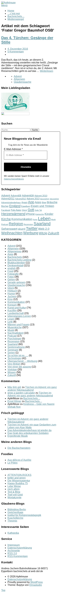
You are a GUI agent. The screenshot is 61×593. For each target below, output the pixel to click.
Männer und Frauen (18, 324)
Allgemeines (14, 251)
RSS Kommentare (18, 556)
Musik (53, 219)
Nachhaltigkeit (15, 333)
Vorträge (12, 369)
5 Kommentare (16, 51)
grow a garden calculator (21, 392)
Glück (24, 210)
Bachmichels (15, 257)
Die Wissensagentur (19, 480)
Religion (16, 224)
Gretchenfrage (15, 512)
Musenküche (15, 327)
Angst (24, 202)
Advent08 (16, 195)
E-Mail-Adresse (13, 149)
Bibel (44, 202)
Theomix (12, 520)
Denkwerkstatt (15, 265)
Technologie (14, 358)
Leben (44, 218)
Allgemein (19, 79)
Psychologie (14, 338)
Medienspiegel (16, 19)
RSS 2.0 (12, 553)
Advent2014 (44, 199)
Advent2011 (8, 198)
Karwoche (39, 214)
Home (11, 10)
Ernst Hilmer (14, 401)
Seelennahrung (16, 347)
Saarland (42, 223)
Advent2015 (54, 199)
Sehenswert (9, 228)
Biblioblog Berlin (17, 509)
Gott (31, 210)
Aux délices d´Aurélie (19, 460)
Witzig (43, 233)
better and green (17, 477)
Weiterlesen (46, 71)
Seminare (13, 350)
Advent (18, 76)
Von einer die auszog (19, 366)
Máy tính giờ (14, 387)
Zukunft (53, 233)
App (31, 202)
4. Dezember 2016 (18, 48)
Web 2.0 (43, 228)
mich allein (14, 489)
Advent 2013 (33, 198)
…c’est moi (14, 13)
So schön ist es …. (18, 355)
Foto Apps (16, 210)
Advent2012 (20, 199)
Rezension (28, 224)
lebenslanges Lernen (19, 316)
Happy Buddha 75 (18, 483)
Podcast (4, 224)
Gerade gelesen (16, 282)
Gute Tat (38, 210)
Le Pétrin (13, 462)
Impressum (14, 545)
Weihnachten (12, 233)
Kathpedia (13, 533)
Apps (38, 202)
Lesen (11, 319)
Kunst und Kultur (17, 307)
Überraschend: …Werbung (22, 361)
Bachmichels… (16, 16)
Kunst (35, 219)
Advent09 (28, 195)
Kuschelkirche (15, 518)
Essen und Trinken (42, 206)
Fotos (11, 276)
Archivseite (14, 550)
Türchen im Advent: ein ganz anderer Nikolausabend (32, 388)
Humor (11, 293)
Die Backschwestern (19, 448)
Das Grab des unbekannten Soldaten (28, 433)
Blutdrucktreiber (16, 262)
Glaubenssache (22, 82)
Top (3, 590)
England (14, 206)
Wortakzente (14, 497)
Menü (4, 5)
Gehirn (11, 279)
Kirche (6, 219)
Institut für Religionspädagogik (24, 515)
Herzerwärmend (13, 214)
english (12, 268)
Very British (14, 364)
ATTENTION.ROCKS (19, 475)
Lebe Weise (14, 486)
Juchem (12, 296)
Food (10, 271)
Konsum (12, 305)
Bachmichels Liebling (19, 260)
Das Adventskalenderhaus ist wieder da (29, 430)
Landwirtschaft (16, 313)
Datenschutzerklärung (14, 179)
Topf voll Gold (15, 494)
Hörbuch (12, 290)
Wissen (12, 372)
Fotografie (13, 274)
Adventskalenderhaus (11, 202)
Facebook (5, 210)
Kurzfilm (12, 310)
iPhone (30, 214)
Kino (10, 299)
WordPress (36, 582)
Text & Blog (14, 492)
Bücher (5, 206)
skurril (21, 228)
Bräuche (52, 202)
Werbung (30, 233)
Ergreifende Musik (18, 436)
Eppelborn (25, 206)
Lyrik (10, 321)
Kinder (49, 214)
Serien (11, 352)
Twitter (32, 228)
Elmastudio (35, 585)
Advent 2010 (40, 195)
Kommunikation (21, 219)
